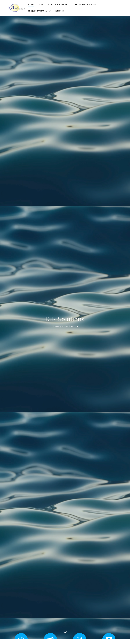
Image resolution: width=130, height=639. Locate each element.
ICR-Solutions (44, 4)
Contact (59, 11)
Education (61, 4)
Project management (40, 11)
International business (83, 4)
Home (31, 4)
